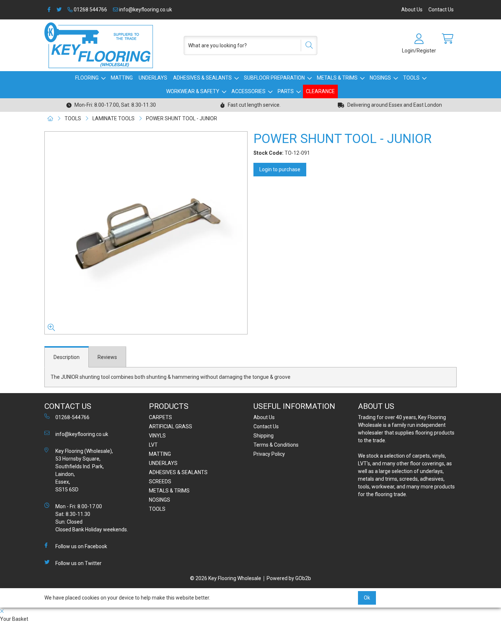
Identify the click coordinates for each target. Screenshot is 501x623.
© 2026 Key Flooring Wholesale (225, 578)
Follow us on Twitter (78, 563)
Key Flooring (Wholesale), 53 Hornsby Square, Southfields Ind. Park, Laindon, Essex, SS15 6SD (84, 470)
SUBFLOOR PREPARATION (274, 78)
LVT (153, 445)
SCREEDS (160, 481)
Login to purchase (279, 169)
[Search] (306, 45)
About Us (412, 9)
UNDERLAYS (153, 78)
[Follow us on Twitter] (59, 9)
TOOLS (411, 78)
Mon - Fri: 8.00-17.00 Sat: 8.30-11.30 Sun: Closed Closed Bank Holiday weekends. (91, 517)
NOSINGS (380, 78)
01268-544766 (72, 417)
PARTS (286, 91)
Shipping (263, 436)
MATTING (122, 78)
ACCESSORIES (248, 91)
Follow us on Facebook (81, 546)
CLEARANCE (320, 91)
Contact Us (441, 9)
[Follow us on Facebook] (49, 9)
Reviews (107, 357)
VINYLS (157, 436)
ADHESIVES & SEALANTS (202, 78)
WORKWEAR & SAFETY (192, 91)
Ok (367, 598)
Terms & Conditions (276, 445)
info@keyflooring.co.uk (145, 9)
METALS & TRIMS (337, 78)
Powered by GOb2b (289, 578)
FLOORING (87, 78)
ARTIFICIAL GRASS (170, 426)
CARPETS (160, 417)
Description (67, 357)
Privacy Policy (269, 454)
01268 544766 (90, 9)
